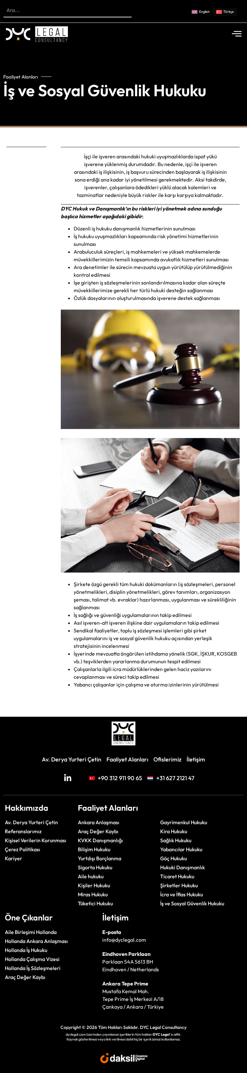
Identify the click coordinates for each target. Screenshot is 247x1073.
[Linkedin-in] (68, 778)
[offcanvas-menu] (237, 34)
